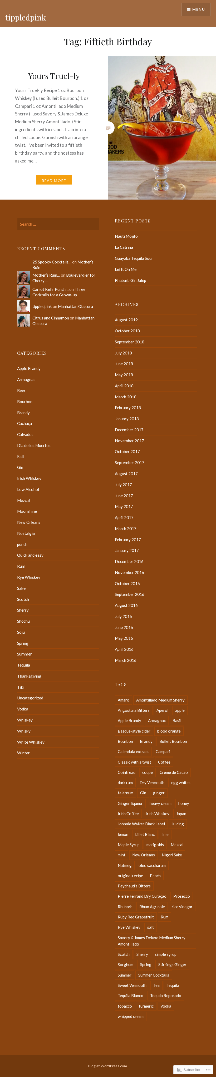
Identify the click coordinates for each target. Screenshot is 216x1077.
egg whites (180, 782)
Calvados (25, 434)
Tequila (23, 665)
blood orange (169, 731)
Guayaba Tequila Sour (134, 258)
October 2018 (127, 330)
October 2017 (127, 451)
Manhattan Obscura (75, 306)
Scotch (23, 599)
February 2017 (128, 539)
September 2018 (129, 341)
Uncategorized (30, 697)
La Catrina (124, 247)
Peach (155, 875)
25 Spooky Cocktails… (51, 262)
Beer (21, 390)
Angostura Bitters (134, 710)
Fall (20, 456)
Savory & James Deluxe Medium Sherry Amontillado (151, 940)
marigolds (155, 844)
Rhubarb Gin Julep (130, 280)
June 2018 (124, 363)
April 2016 (124, 649)
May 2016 (124, 638)
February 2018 (128, 407)
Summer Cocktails (153, 975)
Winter (23, 752)
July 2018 (123, 352)
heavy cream (160, 803)
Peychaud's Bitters (134, 885)
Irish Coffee (128, 813)
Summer (24, 654)
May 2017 (124, 506)
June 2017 (124, 495)
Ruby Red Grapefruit (136, 917)
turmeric (146, 1006)
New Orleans (28, 522)
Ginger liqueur (130, 803)
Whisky (24, 731)
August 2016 (126, 605)
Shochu (23, 621)
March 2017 (125, 528)
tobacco (125, 1006)
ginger (159, 792)
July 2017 (123, 484)
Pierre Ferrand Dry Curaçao (142, 896)
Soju (21, 632)
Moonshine (27, 511)
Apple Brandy (29, 368)
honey (183, 803)
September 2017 (129, 462)
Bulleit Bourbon (173, 741)
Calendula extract (133, 751)
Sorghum (125, 964)
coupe (147, 772)
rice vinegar (182, 906)
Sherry (23, 610)
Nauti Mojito (126, 236)
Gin (20, 467)
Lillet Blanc (145, 834)
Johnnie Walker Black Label (141, 823)
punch (22, 544)
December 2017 (129, 429)
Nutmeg (125, 865)
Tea (156, 985)
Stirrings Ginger (172, 964)
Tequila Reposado (165, 995)
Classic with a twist (134, 762)
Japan (181, 813)
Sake (21, 588)
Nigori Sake (172, 854)
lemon (123, 834)
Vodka (22, 709)
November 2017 (129, 440)
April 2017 (124, 517)
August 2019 (126, 319)
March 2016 (125, 660)
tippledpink (25, 17)
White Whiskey (31, 742)
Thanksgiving (29, 676)
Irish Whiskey (29, 478)
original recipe (130, 875)
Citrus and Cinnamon (50, 318)
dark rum (125, 782)
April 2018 (124, 385)
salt (150, 927)
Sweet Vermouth (132, 985)
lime (165, 834)
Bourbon (24, 401)
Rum (21, 566)
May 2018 (124, 374)
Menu (198, 9)
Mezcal (23, 500)
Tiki (20, 687)
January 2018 (127, 418)
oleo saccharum (152, 865)
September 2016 (129, 594)
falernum (125, 792)
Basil (177, 720)
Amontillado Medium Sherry (160, 700)
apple (180, 710)
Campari (163, 751)
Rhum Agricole (152, 906)
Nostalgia (26, 533)
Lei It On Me (125, 269)
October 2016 (127, 583)
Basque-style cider (134, 731)
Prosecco (181, 896)
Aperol (162, 710)
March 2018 (125, 396)
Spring (22, 643)
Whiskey (25, 720)
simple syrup (165, 954)
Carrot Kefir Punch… (50, 289)
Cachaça (24, 423)
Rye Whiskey (28, 577)
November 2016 (129, 572)
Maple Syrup (129, 844)
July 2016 (123, 616)
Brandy (23, 412)
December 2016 (129, 561)
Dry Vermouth (152, 782)
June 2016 (124, 627)
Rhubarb (125, 906)
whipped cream (131, 1016)
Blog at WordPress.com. (108, 1066)
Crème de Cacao (174, 772)
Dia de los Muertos (34, 445)
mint (121, 854)
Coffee (164, 762)
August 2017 (126, 473)
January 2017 (127, 550)
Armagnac (26, 379)
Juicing (178, 823)
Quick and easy (30, 555)
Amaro (123, 700)
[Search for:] (58, 224)
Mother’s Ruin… (46, 275)
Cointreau (126, 772)
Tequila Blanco (130, 995)
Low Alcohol (28, 489)
